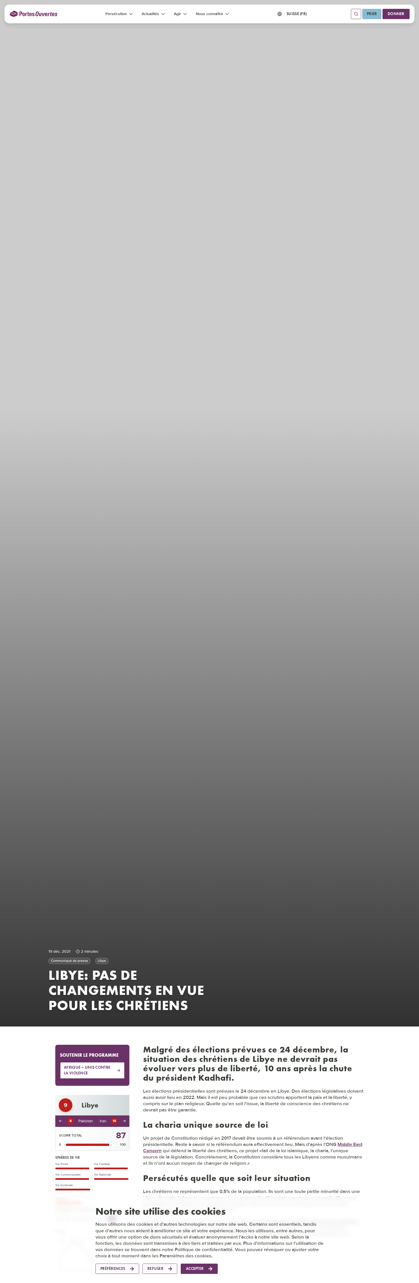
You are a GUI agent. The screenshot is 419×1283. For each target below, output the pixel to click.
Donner (396, 13)
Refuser (155, 1268)
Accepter (195, 1268)
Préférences (112, 1268)
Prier (372, 13)
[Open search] (356, 14)
